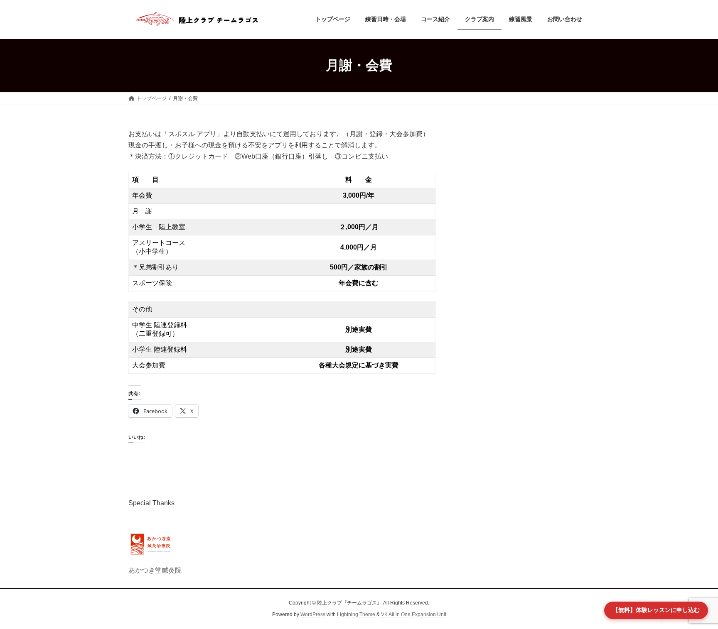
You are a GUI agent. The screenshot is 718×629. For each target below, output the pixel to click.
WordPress (312, 615)
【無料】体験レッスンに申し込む (656, 610)
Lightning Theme (356, 615)
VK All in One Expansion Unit (413, 615)
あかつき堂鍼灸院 (155, 570)
